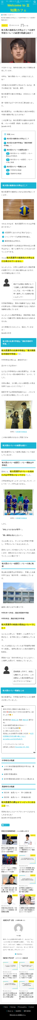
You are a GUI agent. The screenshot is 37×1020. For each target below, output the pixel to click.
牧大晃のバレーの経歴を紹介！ (17, 150)
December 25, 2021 (22, 747)
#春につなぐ (21, 736)
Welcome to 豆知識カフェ (18, 8)
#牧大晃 (25, 720)
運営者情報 (27, 1011)
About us (10, 1011)
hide (12, 134)
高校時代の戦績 (14, 173)
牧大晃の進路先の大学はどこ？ (17, 138)
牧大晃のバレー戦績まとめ (15, 166)
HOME (5, 14)
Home (6, 1007)
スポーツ (10, 14)
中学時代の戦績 (14, 170)
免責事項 (18, 1011)
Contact (31, 1007)
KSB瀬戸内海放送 (21, 431)
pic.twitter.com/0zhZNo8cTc (13, 739)
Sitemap (13, 1007)
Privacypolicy (22, 1007)
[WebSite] (18, 954)
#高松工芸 (14, 720)
